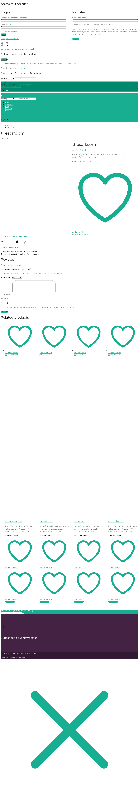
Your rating (6, 277)
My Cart (5, 115)
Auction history (11, 236)
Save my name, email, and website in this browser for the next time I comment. (39, 307)
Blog (7, 107)
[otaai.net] (88, 355)
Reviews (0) (24, 236)
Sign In (8, 90)
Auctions (9, 105)
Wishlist (18, 87)
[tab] (11, 236)
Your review (6, 294)
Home (8, 103)
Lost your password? (10, 39)
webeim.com (13, 521)
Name (4, 299)
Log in (4, 34)
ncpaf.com (46, 521)
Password (6, 25)
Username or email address (14, 18)
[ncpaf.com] (54, 355)
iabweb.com (116, 521)
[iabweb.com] (123, 355)
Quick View (10, 602)
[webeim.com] (20, 355)
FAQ (7, 111)
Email (4, 303)
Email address (79, 18)
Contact (8, 109)
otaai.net (79, 521)
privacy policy (94, 34)
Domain (84, 234)
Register (75, 39)
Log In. (22, 68)
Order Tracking (8, 87)
